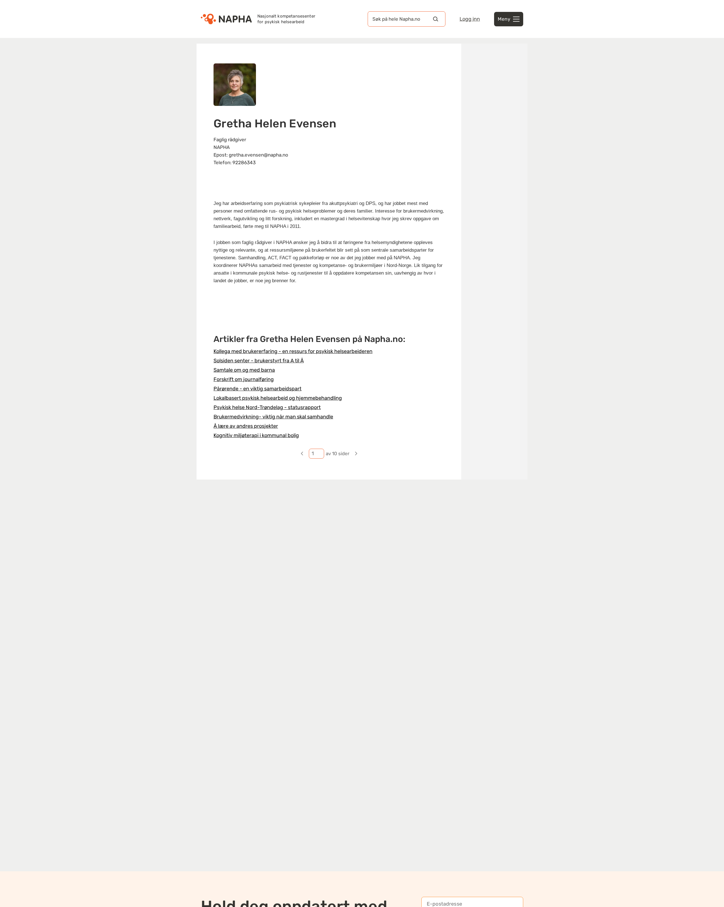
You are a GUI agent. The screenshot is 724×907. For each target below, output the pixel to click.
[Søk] (435, 19)
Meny (504, 19)
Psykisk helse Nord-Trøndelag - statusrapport (267, 407)
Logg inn (470, 19)
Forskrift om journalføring (244, 379)
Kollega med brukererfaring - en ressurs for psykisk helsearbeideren (293, 351)
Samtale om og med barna (244, 370)
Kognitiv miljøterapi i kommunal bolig (256, 435)
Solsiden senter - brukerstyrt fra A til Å (259, 361)
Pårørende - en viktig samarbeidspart (257, 389)
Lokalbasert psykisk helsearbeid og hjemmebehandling (278, 398)
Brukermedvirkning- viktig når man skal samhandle (273, 417)
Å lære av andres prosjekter (246, 426)
